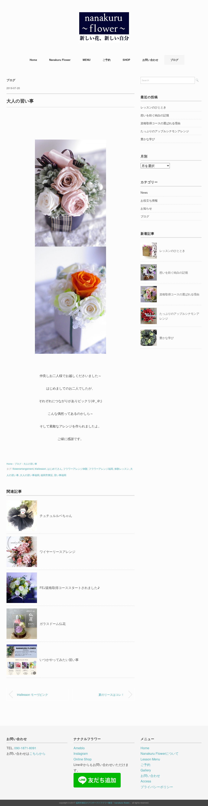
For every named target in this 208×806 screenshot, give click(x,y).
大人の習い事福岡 (29, 475)
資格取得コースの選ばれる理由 (160, 123)
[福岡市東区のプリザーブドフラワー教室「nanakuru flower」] (104, 15)
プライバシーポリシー (157, 786)
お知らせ (146, 208)
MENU (86, 60)
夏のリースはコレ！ (111, 694)
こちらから (37, 753)
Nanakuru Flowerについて (160, 753)
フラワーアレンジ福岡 (101, 468)
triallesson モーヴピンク (32, 694)
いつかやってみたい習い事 (59, 659)
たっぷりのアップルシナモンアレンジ (165, 131)
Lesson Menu (150, 759)
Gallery (146, 770)
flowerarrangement (23, 468)
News (144, 192)
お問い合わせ (150, 60)
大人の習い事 (30, 463)
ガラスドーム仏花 (53, 623)
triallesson (40, 468)
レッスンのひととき (153, 107)
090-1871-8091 (25, 748)
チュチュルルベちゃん (56, 515)
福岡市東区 (47, 475)
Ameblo (79, 748)
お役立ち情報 (149, 200)
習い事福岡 (60, 475)
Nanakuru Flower (59, 60)
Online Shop (83, 759)
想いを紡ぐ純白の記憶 (155, 115)
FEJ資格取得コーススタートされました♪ (70, 587)
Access (146, 781)
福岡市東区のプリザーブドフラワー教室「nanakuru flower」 (103, 802)
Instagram (81, 753)
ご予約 (106, 60)
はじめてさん (54, 468)
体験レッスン (121, 468)
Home (33, 60)
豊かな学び (148, 139)
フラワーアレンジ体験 (75, 468)
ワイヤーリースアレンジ (57, 551)
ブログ (174, 60)
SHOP (126, 60)
